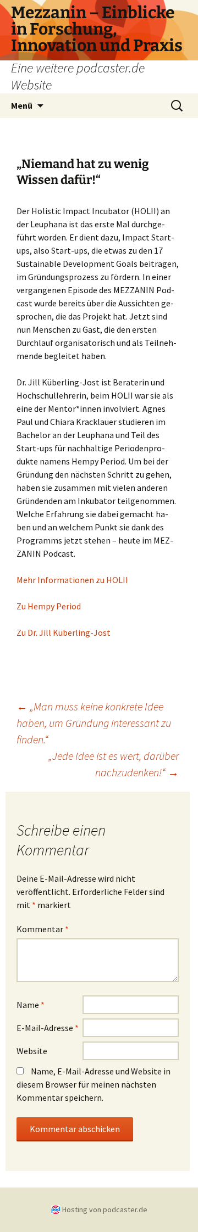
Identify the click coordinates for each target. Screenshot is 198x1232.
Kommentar (42, 928)
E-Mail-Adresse (47, 1027)
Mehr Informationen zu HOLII (72, 579)
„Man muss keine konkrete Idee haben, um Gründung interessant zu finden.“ (93, 722)
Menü (21, 105)
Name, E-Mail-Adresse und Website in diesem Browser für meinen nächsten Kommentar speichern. (93, 1084)
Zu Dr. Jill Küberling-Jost (63, 632)
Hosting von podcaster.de (104, 1209)
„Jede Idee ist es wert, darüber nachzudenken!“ (113, 764)
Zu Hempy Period (48, 606)
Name (30, 1004)
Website (31, 1050)
